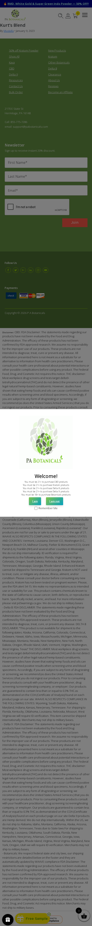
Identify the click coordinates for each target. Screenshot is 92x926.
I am (35, 501)
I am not (54, 501)
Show (7, 919)
